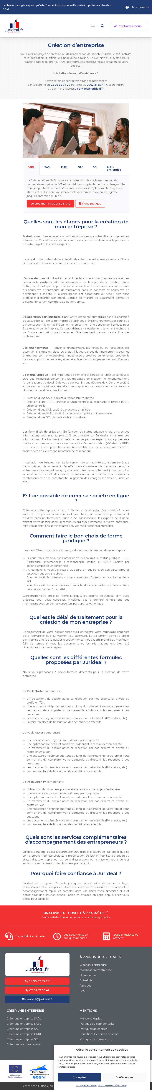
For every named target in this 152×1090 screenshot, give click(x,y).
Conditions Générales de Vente (100, 1034)
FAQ (82, 990)
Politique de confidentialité (112, 1085)
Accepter (79, 1077)
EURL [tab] (64, 167)
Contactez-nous (129, 26)
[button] (93, 26)
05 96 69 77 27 (60, 84)
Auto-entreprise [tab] (114, 168)
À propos (85, 985)
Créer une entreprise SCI (23, 1039)
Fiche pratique (91, 203)
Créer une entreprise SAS (23, 1029)
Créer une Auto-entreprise (24, 1044)
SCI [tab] (95, 167)
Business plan (88, 975)
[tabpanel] (76, 194)
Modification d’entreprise (96, 970)
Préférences (125, 1077)
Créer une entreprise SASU (24, 1023)
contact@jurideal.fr (90, 88)
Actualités (86, 980)
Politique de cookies (86, 1085)
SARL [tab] (31, 167)
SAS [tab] (80, 167)
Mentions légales (91, 1018)
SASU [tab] (48, 167)
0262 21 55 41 (96, 84)
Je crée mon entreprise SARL (50, 203)
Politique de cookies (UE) (96, 1039)
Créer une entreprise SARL (24, 1018)
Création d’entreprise (93, 965)
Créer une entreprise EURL (24, 1034)
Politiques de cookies (93, 1029)
